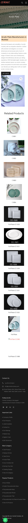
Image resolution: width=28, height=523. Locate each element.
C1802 (14, 158)
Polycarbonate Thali (8, 496)
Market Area (6, 434)
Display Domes (7, 453)
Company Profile (7, 417)
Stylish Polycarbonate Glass (11, 486)
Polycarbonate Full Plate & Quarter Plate (14, 499)
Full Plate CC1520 (14, 224)
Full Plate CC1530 (14, 268)
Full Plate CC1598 (14, 356)
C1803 (14, 180)
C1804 (14, 202)
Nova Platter (6, 483)
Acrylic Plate (6, 459)
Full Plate (14, 334)
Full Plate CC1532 (14, 312)
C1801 (14, 136)
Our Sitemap (6, 430)
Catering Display (7, 469)
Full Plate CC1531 (14, 290)
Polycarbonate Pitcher (9, 492)
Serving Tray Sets (8, 466)
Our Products (7, 420)
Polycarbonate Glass (9, 489)
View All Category (8, 472)
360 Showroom (7, 440)
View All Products (8, 502)
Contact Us (6, 427)
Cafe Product (7, 449)
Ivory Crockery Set (8, 463)
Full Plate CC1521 (14, 246)
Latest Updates (7, 424)
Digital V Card (7, 437)
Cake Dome (6, 456)
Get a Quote (6, 73)
